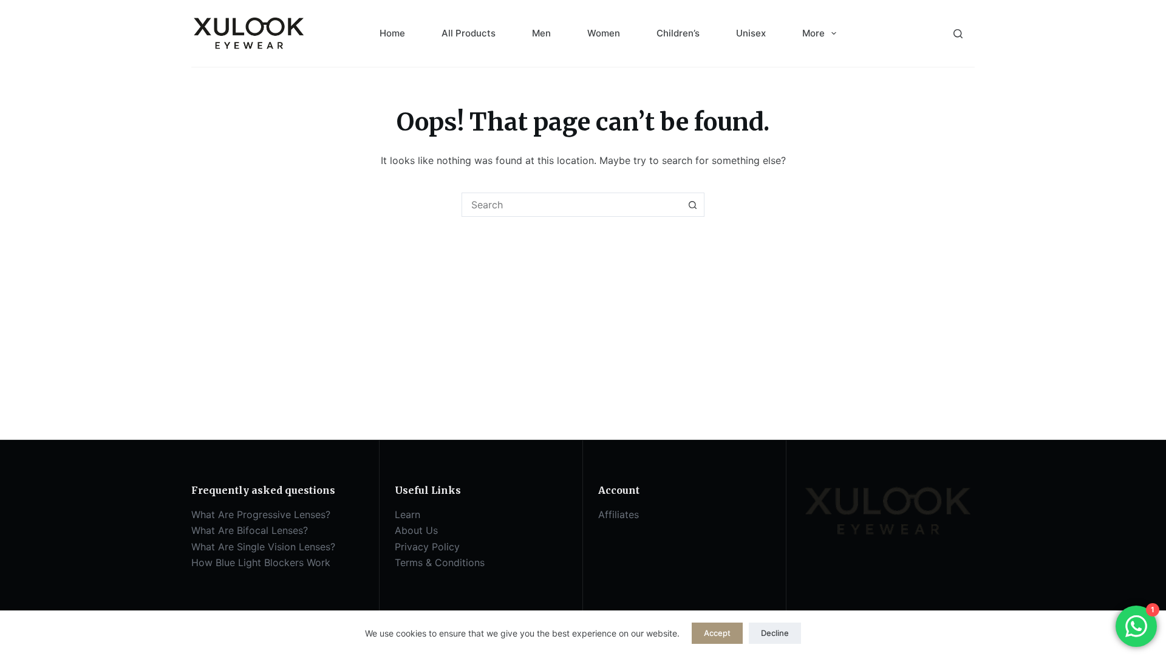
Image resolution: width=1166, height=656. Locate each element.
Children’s (678, 33)
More (813, 33)
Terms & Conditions (440, 562)
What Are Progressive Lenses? (260, 514)
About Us (416, 530)
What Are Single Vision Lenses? (263, 547)
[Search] (958, 33)
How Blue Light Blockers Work (260, 562)
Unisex (751, 33)
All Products (469, 33)
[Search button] (692, 204)
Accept (717, 633)
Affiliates (618, 514)
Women (603, 33)
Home (392, 33)
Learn (407, 514)
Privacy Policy (427, 547)
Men (541, 33)
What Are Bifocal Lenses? (249, 530)
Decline (775, 633)
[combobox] (571, 205)
